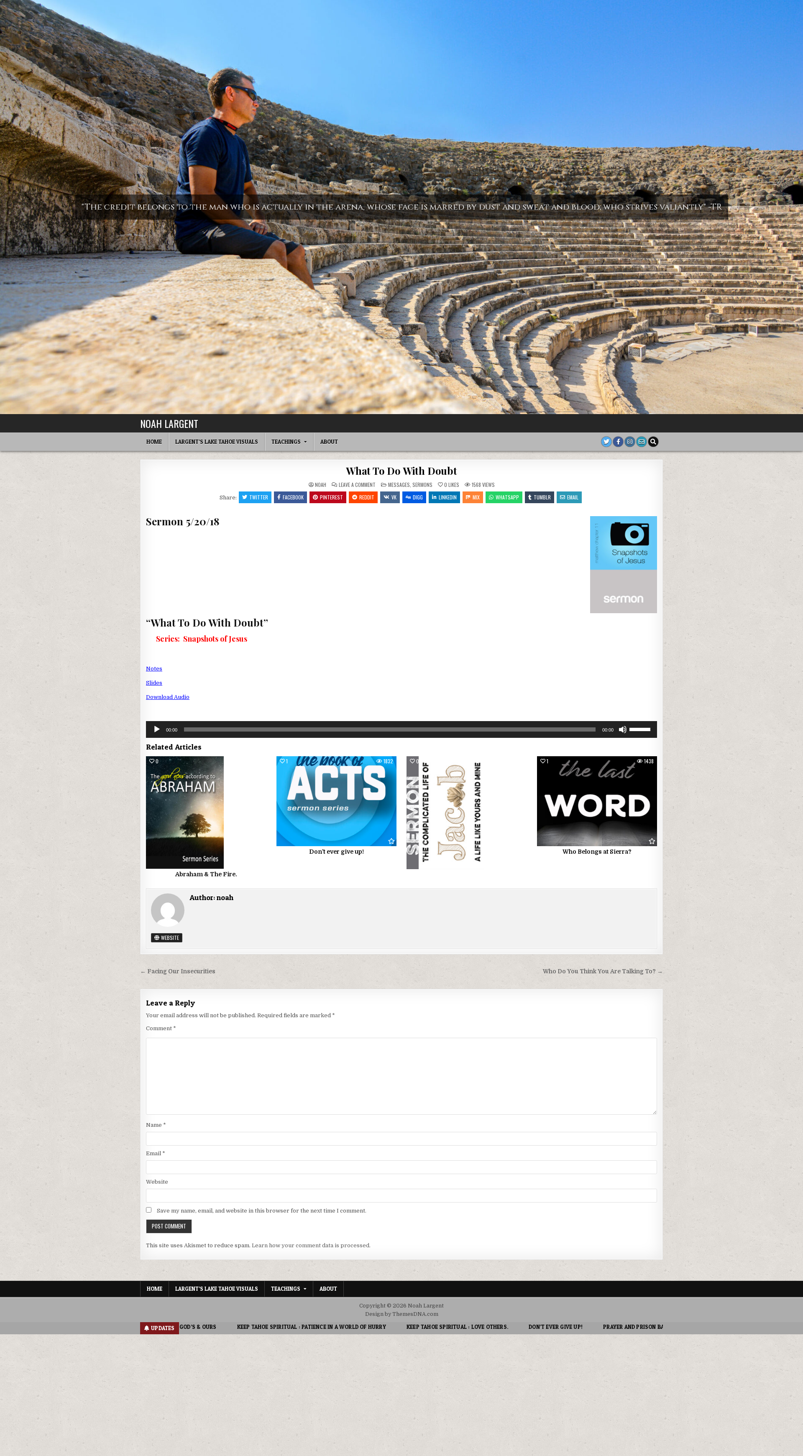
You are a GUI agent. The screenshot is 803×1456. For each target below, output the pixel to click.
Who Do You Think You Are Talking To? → (603, 971)
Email (572, 497)
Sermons (422, 484)
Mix (476, 497)
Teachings (286, 441)
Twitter (258, 497)
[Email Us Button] (642, 442)
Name (156, 1125)
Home (154, 441)
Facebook (293, 497)
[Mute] (623, 729)
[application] (401, 729)
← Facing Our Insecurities (177, 971)
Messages (399, 484)
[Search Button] (653, 442)
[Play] (157, 729)
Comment (161, 1028)
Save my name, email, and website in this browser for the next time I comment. (261, 1211)
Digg (418, 497)
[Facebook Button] (618, 442)
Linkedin (448, 497)
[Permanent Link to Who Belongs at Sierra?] (597, 801)
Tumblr (542, 497)
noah (320, 484)
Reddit (366, 497)
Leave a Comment (357, 484)
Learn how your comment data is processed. (311, 1245)
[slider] (641, 728)
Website (169, 937)
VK (393, 497)
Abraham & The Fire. (206, 874)
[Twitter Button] (606, 442)
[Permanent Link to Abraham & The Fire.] (206, 812)
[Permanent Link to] (467, 812)
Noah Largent (169, 423)
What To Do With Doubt (401, 470)
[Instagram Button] (630, 442)
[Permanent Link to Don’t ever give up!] (336, 801)
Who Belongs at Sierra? (597, 851)
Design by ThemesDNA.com (401, 1314)
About (329, 441)
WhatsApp (507, 497)
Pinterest (331, 497)
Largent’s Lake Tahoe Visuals (216, 441)
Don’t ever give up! (336, 851)
